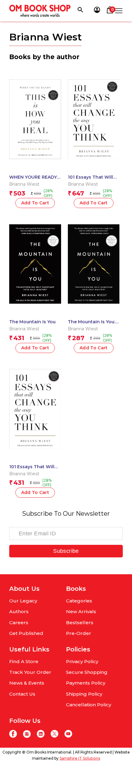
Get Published (26, 633)
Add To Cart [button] (94, 203)
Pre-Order (78, 633)
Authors (19, 611)
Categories (79, 601)
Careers (18, 622)
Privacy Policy (82, 661)
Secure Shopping (86, 672)
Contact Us (22, 694)
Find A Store (23, 661)
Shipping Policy (84, 694)
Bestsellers (79, 622)
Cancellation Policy (88, 705)
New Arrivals (81, 611)
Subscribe (66, 551)
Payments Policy (85, 683)
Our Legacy (23, 601)
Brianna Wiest (24, 184)
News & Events (26, 683)
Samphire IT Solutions (80, 758)
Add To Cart (35, 203)
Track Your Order (30, 672)
